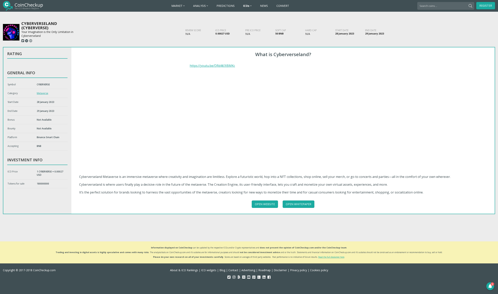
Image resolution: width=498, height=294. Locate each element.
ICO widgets (208, 270)
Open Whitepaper (298, 204)
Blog (222, 270)
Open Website (265, 204)
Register (485, 5)
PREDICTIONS (226, 6)
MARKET (177, 6)
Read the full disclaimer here (331, 257)
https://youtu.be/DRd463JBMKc (212, 66)
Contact (233, 270)
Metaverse (42, 93)
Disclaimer (280, 270)
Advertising (248, 270)
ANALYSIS (200, 6)
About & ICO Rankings (184, 270)
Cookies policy (319, 270)
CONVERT (282, 6)
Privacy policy (298, 270)
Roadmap (264, 270)
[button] (490, 286)
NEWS (264, 6)
